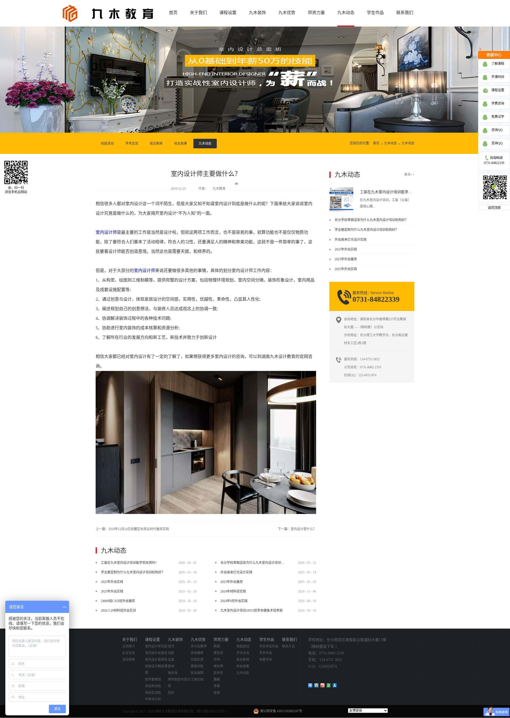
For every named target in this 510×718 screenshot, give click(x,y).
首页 (173, 12)
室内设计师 (106, 232)
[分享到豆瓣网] (328, 685)
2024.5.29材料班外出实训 (118, 610)
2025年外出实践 (346, 249)
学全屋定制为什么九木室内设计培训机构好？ (366, 230)
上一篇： (132, 529)
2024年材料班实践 (233, 591)
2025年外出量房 (346, 259)
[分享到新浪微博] (322, 685)
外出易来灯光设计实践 (351, 239)
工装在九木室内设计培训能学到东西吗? (392, 192)
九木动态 (390, 143)
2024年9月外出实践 (234, 601)
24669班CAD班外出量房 (118, 601)
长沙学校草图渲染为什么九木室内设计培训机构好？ (371, 220)
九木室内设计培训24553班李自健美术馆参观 (251, 610)
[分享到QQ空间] (316, 685)
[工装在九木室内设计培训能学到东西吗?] (341, 189)
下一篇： (297, 529)
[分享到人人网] (335, 685)
